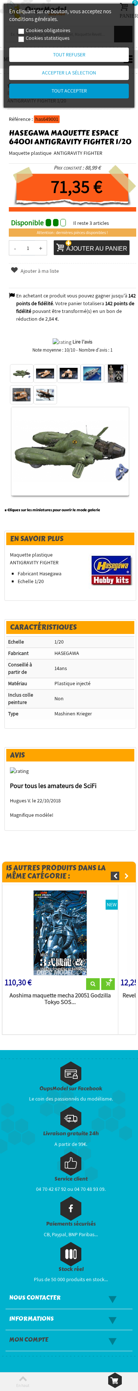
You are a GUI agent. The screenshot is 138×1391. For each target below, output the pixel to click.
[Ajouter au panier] (108, 984)
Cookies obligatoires (48, 30)
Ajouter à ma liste (39, 271)
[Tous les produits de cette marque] (111, 569)
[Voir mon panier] (115, 1380)
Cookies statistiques (48, 38)
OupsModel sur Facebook (70, 1088)
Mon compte (28, 1339)
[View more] (93, 984)
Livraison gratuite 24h (71, 1133)
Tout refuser (69, 54)
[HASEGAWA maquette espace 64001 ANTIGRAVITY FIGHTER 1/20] (21, 373)
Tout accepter (69, 90)
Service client (71, 1179)
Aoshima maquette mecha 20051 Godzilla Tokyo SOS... (60, 998)
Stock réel (71, 1269)
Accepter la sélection (69, 72)
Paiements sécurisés (71, 1224)
